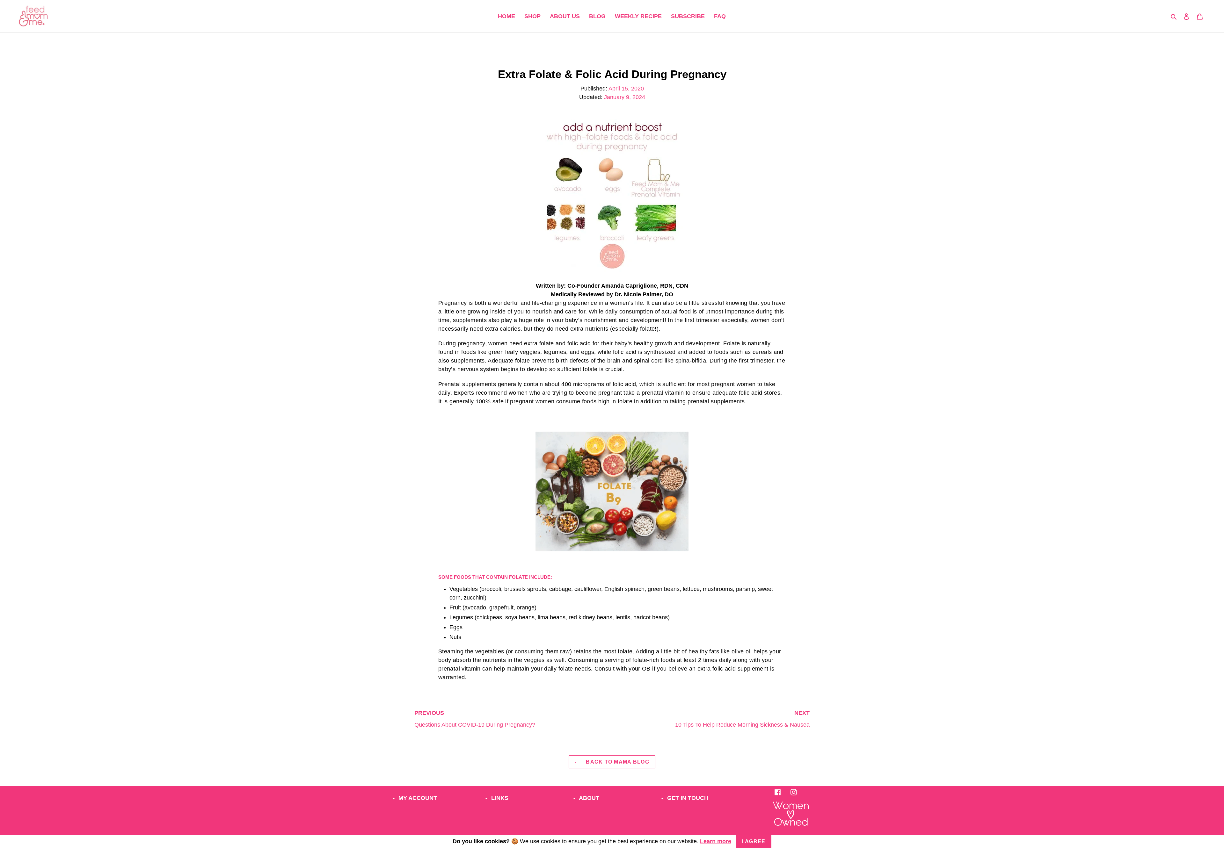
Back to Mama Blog (616, 762)
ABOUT (588, 798)
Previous (474, 719)
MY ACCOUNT (417, 798)
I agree (754, 841)
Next (742, 719)
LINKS (499, 798)
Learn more (715, 841)
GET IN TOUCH (687, 798)
